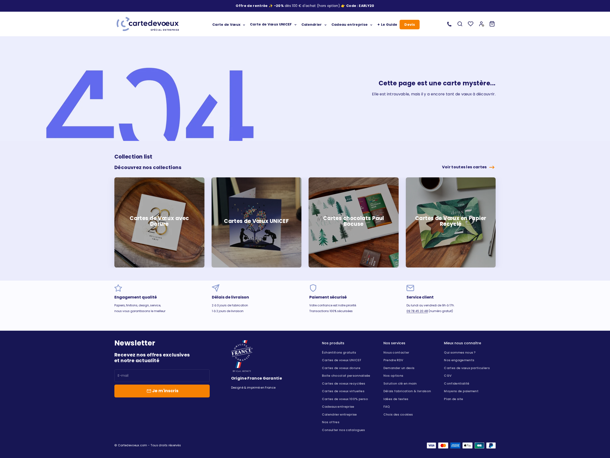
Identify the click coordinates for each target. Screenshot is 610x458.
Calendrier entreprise (339, 414)
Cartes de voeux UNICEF (341, 360)
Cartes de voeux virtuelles (343, 391)
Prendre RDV (393, 360)
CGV (448, 375)
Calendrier (311, 24)
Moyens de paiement (461, 391)
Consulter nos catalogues (343, 430)
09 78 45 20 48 (417, 311)
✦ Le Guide (387, 24)
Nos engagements (459, 360)
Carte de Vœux (226, 24)
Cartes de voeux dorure (341, 368)
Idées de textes (395, 399)
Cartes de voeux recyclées (343, 383)
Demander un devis (398, 368)
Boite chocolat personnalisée (346, 375)
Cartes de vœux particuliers (467, 368)
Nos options (393, 375)
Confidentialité (456, 383)
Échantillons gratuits (339, 352)
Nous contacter (396, 352)
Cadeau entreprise (349, 24)
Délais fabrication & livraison (407, 391)
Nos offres (330, 422)
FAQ (386, 406)
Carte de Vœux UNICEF (271, 24)
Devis (409, 24)
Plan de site (453, 399)
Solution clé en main (400, 383)
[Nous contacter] (449, 23)
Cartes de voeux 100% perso (345, 399)
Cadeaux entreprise (338, 406)
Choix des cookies (398, 414)
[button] (366, 5)
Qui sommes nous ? (460, 352)
